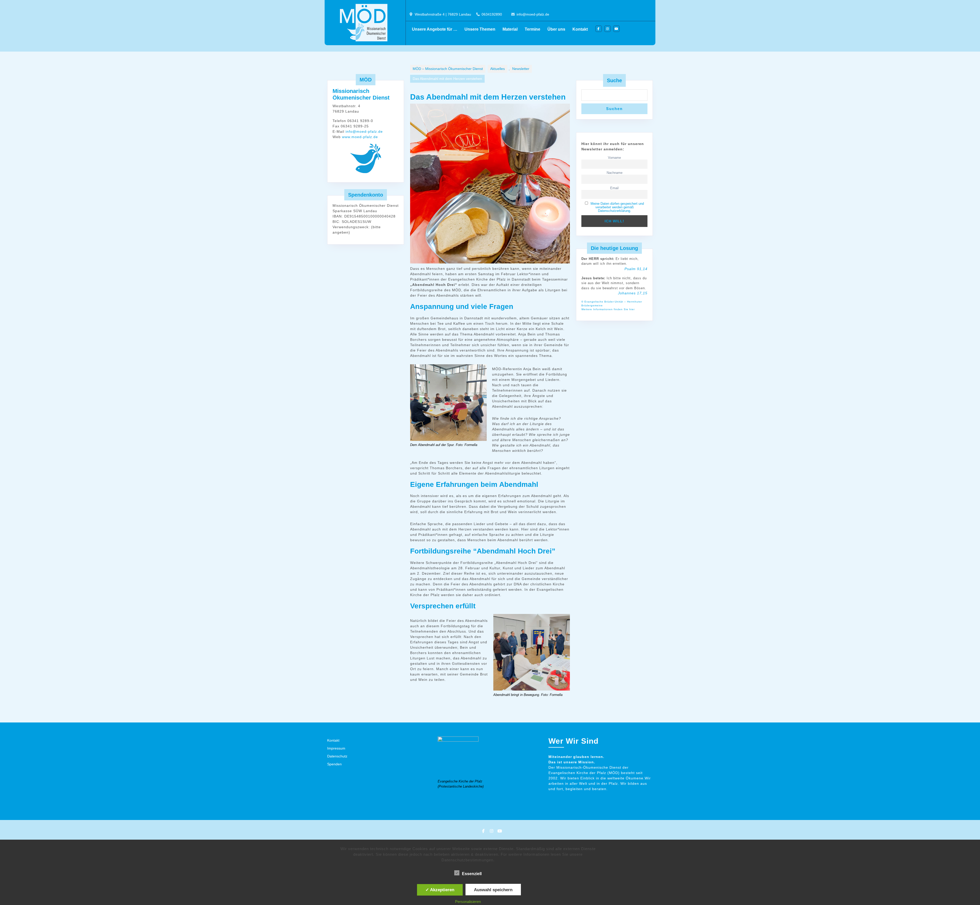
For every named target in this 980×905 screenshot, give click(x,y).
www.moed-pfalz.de (360, 137)
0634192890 (492, 14)
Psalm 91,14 (635, 269)
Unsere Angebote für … (434, 29)
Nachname (614, 173)
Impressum (336, 748)
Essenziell (472, 874)
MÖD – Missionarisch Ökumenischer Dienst (448, 69)
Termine (532, 29)
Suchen (614, 108)
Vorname (614, 158)
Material (510, 29)
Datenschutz (337, 756)
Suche (614, 80)
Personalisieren (468, 901)
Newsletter (520, 69)
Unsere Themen (479, 29)
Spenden (334, 764)
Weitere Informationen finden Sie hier (608, 309)
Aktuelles (497, 69)
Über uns (556, 29)
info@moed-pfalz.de (533, 14)
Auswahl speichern (493, 889)
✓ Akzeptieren (439, 889)
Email (614, 188)
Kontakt (580, 29)
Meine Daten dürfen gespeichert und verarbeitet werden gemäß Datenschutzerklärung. (617, 207)
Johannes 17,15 (632, 293)
